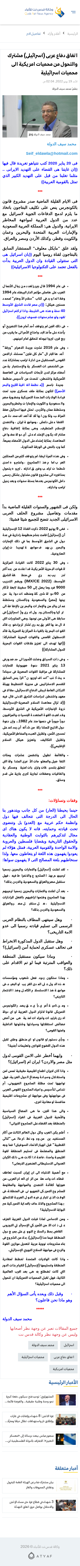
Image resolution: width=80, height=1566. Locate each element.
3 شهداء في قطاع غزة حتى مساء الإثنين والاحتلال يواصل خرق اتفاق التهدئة (31, 1504)
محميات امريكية (63, 1369)
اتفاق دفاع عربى (64, 1357)
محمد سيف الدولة (61, 89)
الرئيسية (72, 34)
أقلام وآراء (54, 34)
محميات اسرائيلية (33, 1357)
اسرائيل (69, 1345)
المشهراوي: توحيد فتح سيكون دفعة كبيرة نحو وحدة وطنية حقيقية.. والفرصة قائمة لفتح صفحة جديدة (30, 1402)
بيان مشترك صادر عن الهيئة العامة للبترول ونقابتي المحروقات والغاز (30, 1485)
